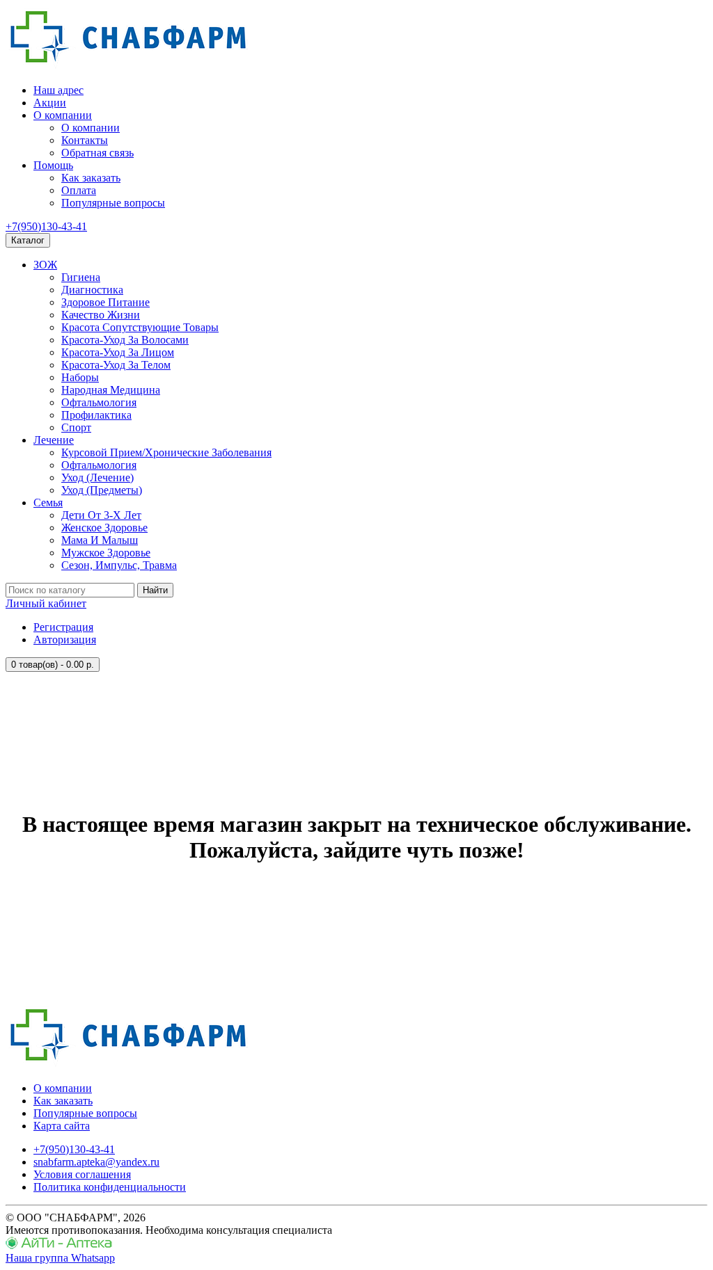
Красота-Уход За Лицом (117, 352)
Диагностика (92, 290)
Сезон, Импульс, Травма (119, 565)
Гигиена (80, 277)
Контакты (84, 140)
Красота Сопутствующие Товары (140, 327)
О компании (62, 115)
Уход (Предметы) (101, 490)
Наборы (80, 377)
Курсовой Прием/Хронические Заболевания (166, 452)
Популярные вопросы (113, 203)
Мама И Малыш (99, 540)
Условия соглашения (82, 1174)
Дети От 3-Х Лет (101, 515)
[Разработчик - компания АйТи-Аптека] (59, 1245)
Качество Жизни (100, 315)
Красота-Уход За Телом (116, 365)
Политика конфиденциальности (109, 1187)
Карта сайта (61, 1126)
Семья (48, 502)
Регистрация (63, 627)
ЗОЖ (45, 265)
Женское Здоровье (104, 527)
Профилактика (96, 415)
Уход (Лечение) (97, 477)
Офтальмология (98, 402)
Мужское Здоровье (105, 552)
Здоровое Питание (105, 302)
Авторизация (64, 639)
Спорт (76, 427)
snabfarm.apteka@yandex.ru (96, 1162)
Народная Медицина (110, 390)
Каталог (28, 240)
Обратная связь (97, 153)
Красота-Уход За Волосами (125, 340)
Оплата (78, 190)
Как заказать (90, 178)
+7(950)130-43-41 (46, 226)
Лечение (53, 440)
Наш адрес (58, 90)
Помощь (53, 165)
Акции (49, 102)
